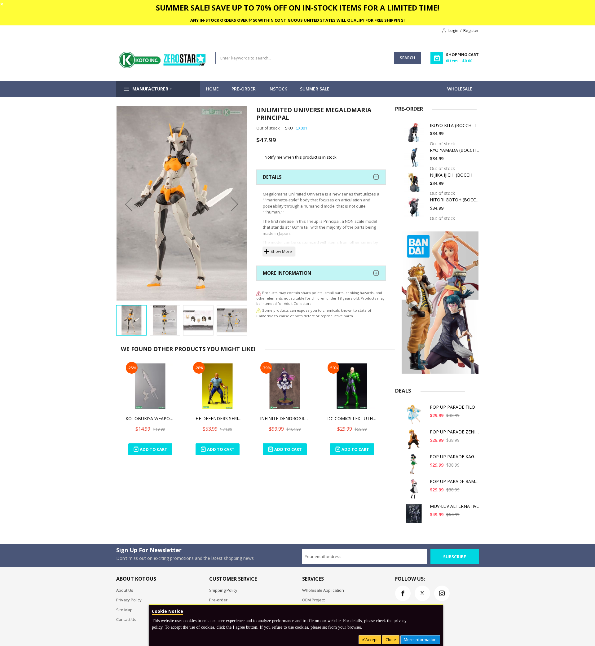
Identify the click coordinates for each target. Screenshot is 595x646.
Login (453, 30)
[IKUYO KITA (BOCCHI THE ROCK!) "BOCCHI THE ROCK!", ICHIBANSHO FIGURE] (415, 135)
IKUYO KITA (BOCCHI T (453, 125)
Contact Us (126, 619)
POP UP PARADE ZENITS (455, 432)
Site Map (124, 610)
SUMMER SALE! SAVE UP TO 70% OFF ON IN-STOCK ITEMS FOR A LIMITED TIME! (297, 7)
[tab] (321, 177)
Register (471, 30)
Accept (371, 639)
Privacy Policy (129, 600)
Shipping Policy (223, 590)
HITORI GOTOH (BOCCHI (455, 200)
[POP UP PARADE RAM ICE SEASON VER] (415, 491)
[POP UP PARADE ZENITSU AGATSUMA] (415, 441)
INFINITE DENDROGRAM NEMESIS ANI (285, 418)
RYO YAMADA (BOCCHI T (455, 150)
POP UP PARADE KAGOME (457, 456)
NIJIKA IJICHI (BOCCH (451, 175)
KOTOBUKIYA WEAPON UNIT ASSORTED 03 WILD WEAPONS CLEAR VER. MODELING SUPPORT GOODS (150, 418)
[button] (128, 204)
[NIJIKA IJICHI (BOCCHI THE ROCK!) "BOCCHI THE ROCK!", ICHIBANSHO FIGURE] (415, 184)
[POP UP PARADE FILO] (415, 416)
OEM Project (313, 600)
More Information (287, 273)
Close (391, 639)
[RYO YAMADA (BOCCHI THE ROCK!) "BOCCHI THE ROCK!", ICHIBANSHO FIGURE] (415, 160)
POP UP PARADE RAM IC (455, 481)
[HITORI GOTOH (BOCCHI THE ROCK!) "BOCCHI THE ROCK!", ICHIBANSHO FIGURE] (415, 209)
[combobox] (305, 58)
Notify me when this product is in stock (301, 157)
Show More (281, 251)
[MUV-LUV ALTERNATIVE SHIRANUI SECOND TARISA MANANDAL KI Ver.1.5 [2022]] (415, 516)
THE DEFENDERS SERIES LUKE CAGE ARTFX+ (217, 418)
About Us (124, 590)
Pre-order (218, 600)
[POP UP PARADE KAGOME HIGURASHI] (415, 466)
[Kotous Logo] (162, 66)
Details (272, 177)
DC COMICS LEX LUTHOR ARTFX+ (352, 418)
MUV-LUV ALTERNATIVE (454, 506)
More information (420, 639)
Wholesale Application (323, 590)
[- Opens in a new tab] (258, 310)
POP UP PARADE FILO (452, 407)
